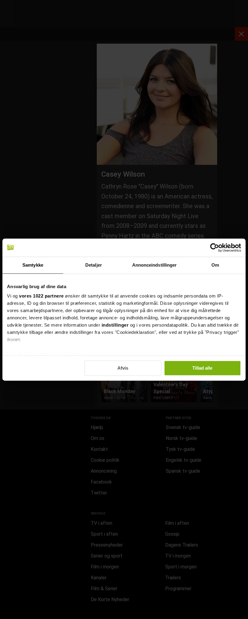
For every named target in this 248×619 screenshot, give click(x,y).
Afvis (122, 368)
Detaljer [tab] (93, 265)
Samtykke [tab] (32, 265)
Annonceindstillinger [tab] (154, 265)
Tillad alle (202, 368)
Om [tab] (215, 265)
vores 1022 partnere (41, 295)
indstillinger (115, 325)
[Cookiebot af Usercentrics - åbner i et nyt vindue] (214, 247)
